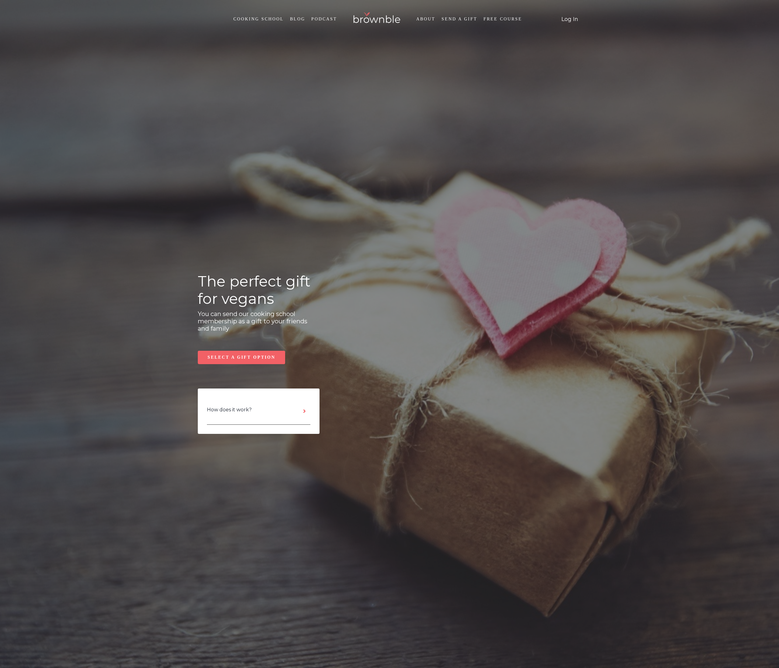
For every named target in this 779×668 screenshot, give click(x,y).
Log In (569, 19)
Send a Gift (459, 19)
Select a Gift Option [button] (241, 357)
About (425, 19)
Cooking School (258, 19)
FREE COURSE (503, 19)
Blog (297, 19)
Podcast (324, 19)
